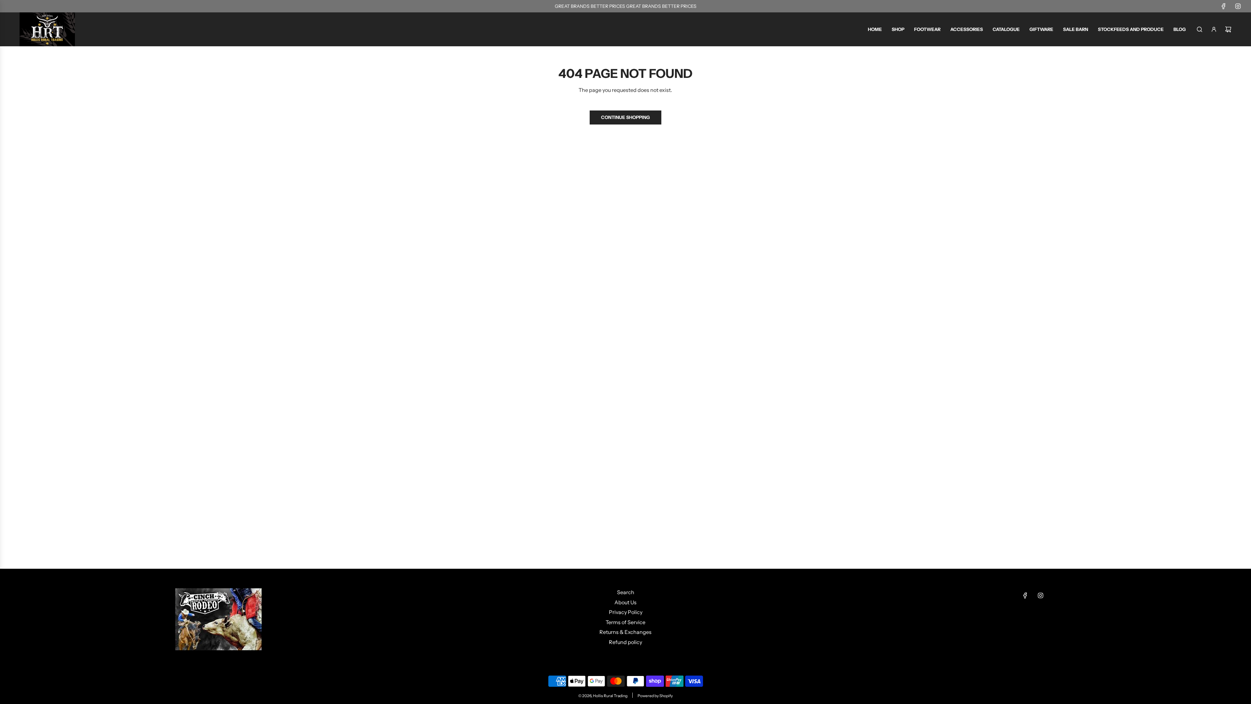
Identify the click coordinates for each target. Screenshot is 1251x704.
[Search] (1199, 29)
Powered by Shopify (655, 695)
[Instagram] (1238, 6)
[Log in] (1214, 29)
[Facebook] (1223, 6)
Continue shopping (625, 117)
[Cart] (1228, 29)
